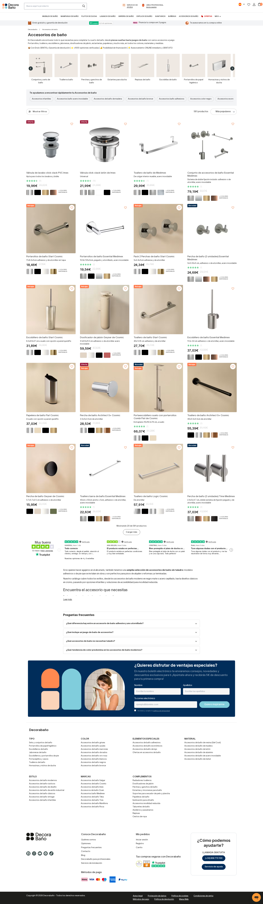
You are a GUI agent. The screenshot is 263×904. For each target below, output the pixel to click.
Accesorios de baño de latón (197, 749)
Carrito (139, 848)
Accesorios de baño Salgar (93, 780)
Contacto (85, 851)
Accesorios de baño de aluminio (198, 752)
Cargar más (131, 532)
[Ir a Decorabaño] (49, 837)
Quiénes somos (88, 840)
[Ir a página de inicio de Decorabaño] (12, 7)
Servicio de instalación (91, 863)
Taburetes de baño (141, 807)
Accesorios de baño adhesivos (147, 743)
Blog (83, 855)
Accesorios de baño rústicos (42, 784)
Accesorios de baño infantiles (42, 800)
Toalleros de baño (37, 762)
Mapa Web (184, 899)
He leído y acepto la (154, 711)
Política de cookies (179, 896)
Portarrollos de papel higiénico (42, 746)
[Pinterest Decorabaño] (46, 855)
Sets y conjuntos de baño (40, 743)
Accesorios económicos (228, 99)
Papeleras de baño (141, 797)
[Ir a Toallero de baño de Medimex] (158, 145)
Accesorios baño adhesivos (171, 99)
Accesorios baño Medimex (93, 794)
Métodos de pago (141, 899)
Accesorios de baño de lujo (145, 749)
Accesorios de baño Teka (92, 797)
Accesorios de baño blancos (94, 759)
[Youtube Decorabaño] (41, 855)
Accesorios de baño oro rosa (94, 756)
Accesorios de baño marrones (94, 749)
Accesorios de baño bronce (140, 99)
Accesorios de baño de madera (108, 99)
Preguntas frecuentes (91, 848)
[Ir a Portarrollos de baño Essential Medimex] (104, 228)
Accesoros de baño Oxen (92, 790)
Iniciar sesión (142, 840)
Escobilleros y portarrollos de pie (44, 756)
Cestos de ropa (140, 817)
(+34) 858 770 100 (213, 858)
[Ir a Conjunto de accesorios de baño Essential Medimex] (212, 145)
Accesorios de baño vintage (41, 797)
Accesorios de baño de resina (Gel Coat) (202, 743)
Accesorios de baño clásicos (42, 794)
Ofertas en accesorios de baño (147, 752)
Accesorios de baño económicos (147, 746)
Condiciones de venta (203, 896)
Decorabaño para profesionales (95, 859)
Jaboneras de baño (37, 752)
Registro (140, 844)
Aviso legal (138, 896)
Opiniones (86, 844)
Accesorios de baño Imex (92, 787)
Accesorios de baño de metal (197, 759)
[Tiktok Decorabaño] (52, 855)
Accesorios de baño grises (93, 743)
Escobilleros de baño (38, 749)
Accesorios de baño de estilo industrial (46, 790)
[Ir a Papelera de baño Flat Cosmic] (51, 387)
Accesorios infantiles (41, 99)
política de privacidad (161, 711)
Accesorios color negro (200, 99)
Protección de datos (157, 896)
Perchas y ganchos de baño (145, 787)
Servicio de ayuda (214, 867)
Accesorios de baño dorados (94, 752)
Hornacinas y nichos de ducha (42, 766)
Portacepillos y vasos (38, 759)
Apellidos (187, 685)
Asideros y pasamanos (143, 810)
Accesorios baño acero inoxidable (72, 99)
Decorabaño (32, 29)
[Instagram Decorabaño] (35, 855)
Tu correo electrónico (144, 699)
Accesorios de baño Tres (92, 800)
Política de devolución (164, 899)
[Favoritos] (248, 4)
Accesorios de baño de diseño (43, 787)
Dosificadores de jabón (143, 784)
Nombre (138, 685)
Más (217, 16)
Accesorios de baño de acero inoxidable (202, 756)
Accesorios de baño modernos (43, 780)
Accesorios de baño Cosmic (93, 784)
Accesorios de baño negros (93, 762)
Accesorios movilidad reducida (146, 803)
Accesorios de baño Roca (92, 807)
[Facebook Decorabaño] (29, 855)
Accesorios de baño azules (93, 746)
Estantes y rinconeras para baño (147, 790)
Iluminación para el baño (143, 800)
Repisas (136, 813)
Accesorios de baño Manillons (94, 803)
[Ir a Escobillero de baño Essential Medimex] (212, 309)
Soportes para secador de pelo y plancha (151, 794)
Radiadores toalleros (142, 780)
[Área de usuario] (254, 4)
